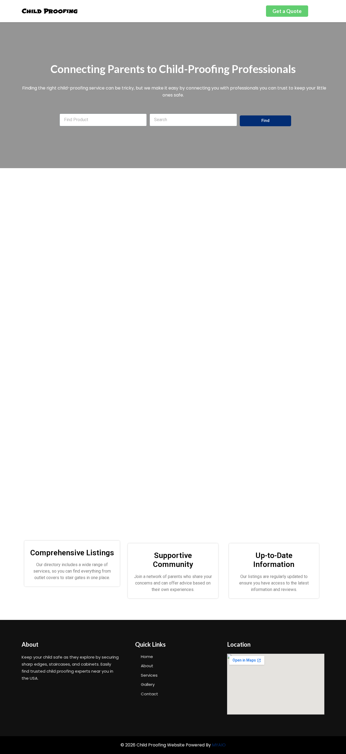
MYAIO (219, 745)
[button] (287, 11)
